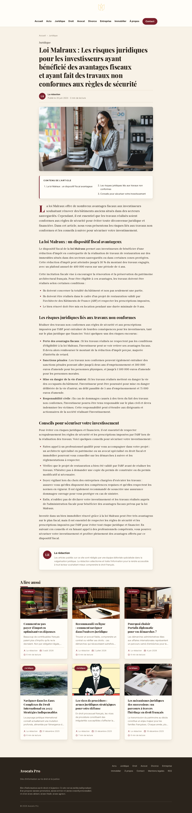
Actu (48, 21)
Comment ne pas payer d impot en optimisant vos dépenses (39, 627)
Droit (71, 21)
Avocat (81, 21)
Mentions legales (156, 771)
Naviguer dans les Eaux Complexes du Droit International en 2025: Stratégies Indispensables (40, 706)
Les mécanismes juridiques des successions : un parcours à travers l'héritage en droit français (146, 706)
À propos (134, 21)
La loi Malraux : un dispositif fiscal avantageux (69, 186)
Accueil (39, 21)
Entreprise (105, 21)
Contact (150, 21)
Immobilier (120, 21)
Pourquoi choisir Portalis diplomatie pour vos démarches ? (142, 627)
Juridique (60, 21)
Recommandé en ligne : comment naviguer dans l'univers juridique (91, 627)
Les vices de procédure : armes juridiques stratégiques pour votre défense (96, 704)
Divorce (92, 21)
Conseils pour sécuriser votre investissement (123, 193)
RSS (170, 771)
